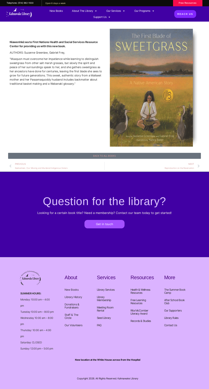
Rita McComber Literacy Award (139, 312)
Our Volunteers (73, 325)
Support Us (99, 17)
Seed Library (104, 317)
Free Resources (188, 3)
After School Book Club (174, 301)
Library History (73, 297)
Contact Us (170, 325)
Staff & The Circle (71, 316)
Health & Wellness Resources (140, 291)
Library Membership (104, 298)
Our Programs (142, 10)
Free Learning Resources (138, 301)
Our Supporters (173, 310)
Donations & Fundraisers (72, 306)
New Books (56, 10)
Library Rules (171, 317)
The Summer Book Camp (174, 291)
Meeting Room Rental (105, 309)
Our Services (113, 10)
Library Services (106, 289)
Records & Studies (141, 321)
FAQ (99, 325)
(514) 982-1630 (26, 3)
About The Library (82, 10)
